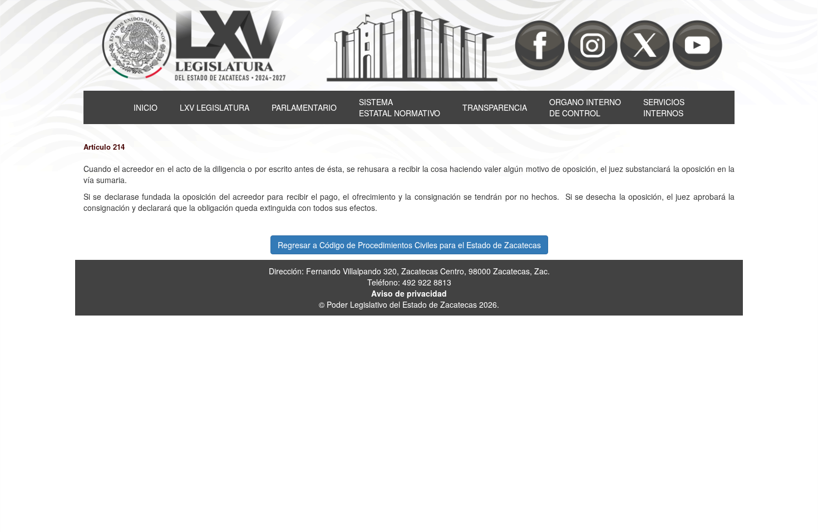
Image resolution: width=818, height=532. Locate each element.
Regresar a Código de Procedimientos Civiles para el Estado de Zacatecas (409, 244)
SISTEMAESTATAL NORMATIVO (399, 107)
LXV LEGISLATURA (214, 107)
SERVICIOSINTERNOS (663, 107)
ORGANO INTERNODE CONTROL (585, 107)
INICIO (145, 107)
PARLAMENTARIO (304, 107)
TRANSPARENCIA (494, 107)
